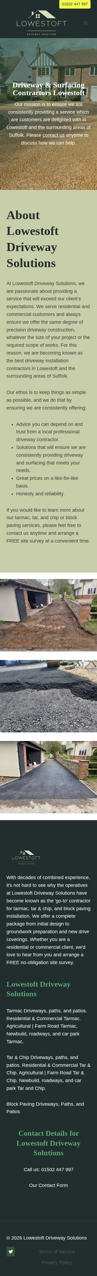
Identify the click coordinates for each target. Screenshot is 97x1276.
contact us (54, 135)
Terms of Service (57, 1252)
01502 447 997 (75, 4)
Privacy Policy (57, 1262)
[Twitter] (10, 1251)
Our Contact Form (48, 1185)
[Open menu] (86, 23)
